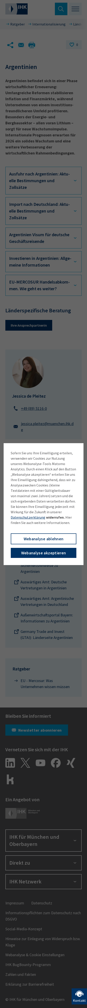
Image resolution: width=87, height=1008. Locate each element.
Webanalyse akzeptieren (43, 552)
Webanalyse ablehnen (44, 538)
